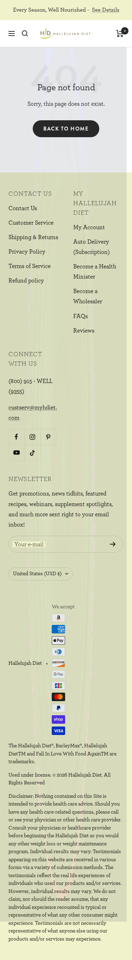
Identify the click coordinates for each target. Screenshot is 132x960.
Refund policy (26, 281)
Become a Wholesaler (87, 296)
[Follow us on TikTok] (32, 453)
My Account (89, 227)
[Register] (113, 544)
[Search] (25, 33)
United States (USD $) (37, 573)
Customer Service (31, 223)
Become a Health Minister (94, 271)
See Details (105, 10)
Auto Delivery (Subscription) (91, 247)
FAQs (80, 316)
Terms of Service (29, 266)
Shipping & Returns (33, 237)
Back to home (66, 129)
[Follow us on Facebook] (16, 437)
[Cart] (120, 33)
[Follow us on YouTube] (16, 453)
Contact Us (22, 208)
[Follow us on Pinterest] (48, 437)
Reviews (83, 331)
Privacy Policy (26, 252)
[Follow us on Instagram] (32, 437)
